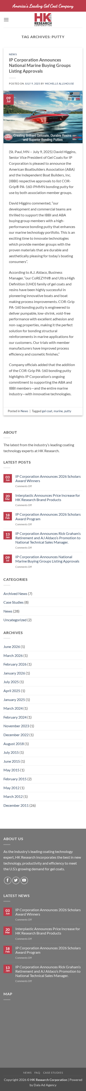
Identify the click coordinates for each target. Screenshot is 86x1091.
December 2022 (16, 735)
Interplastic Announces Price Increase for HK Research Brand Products (47, 497)
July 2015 (11, 752)
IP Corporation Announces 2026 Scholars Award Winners (48, 478)
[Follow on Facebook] (7, 880)
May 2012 (11, 788)
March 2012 (13, 796)
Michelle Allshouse (59, 83)
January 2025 (14, 699)
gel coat (47, 411)
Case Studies (13, 602)
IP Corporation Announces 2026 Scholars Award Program (48, 516)
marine (58, 411)
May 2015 (11, 770)
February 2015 (15, 779)
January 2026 (14, 673)
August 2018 (13, 743)
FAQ (37, 1072)
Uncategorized (15, 620)
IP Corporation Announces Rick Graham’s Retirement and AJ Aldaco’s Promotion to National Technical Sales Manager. (48, 537)
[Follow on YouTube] (24, 880)
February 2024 (15, 717)
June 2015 (11, 761)
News (7, 611)
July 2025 (11, 682)
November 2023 (16, 726)
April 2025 (11, 690)
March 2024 (13, 708)
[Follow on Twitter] (16, 880)
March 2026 (13, 655)
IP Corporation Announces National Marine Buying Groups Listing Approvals (47, 559)
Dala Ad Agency (45, 1085)
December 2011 (16, 805)
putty (67, 411)
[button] (6, 19)
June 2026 (11, 646)
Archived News (15, 593)
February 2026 (15, 664)
